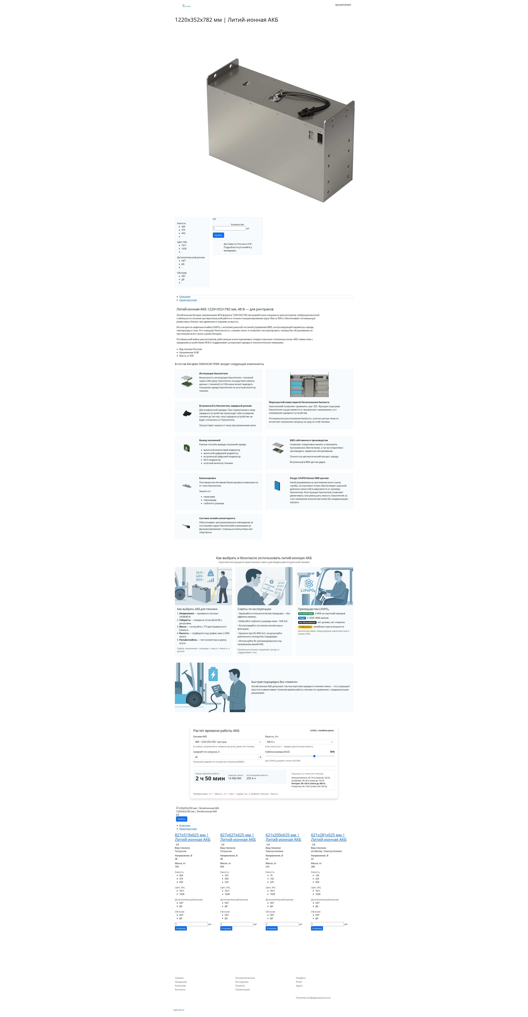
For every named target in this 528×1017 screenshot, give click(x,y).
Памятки (240, 985)
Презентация (242, 989)
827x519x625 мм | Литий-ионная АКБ (192, 837)
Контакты (257, 4)
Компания (244, 4)
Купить (218, 235)
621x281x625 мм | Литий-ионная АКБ (328, 837)
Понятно (264, 1010)
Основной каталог (245, 977)
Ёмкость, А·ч (271, 736)
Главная (207, 4)
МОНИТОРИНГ (343, 4)
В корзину (181, 928)
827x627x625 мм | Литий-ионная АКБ (238, 837)
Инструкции (241, 981)
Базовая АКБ (200, 736)
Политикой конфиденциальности (272, 1002)
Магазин (232, 4)
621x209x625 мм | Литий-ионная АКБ (283, 837)
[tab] (184, 296)
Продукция (220, 4)
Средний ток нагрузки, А (206, 751)
